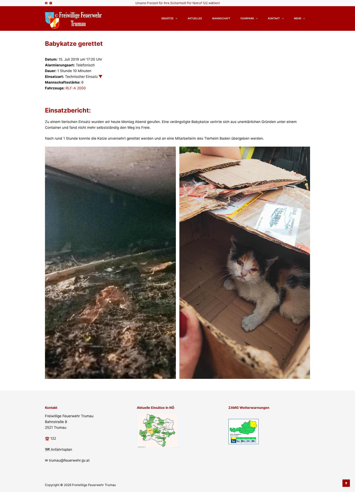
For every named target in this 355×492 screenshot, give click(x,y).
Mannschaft (221, 18)
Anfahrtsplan (61, 449)
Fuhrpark (247, 18)
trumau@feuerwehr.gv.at (69, 460)
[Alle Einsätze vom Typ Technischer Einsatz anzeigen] (100, 76)
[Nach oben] (346, 483)
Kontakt (274, 18)
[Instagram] (51, 3)
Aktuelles (195, 18)
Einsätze (167, 18)
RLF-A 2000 (76, 88)
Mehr (297, 18)
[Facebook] (46, 3)
